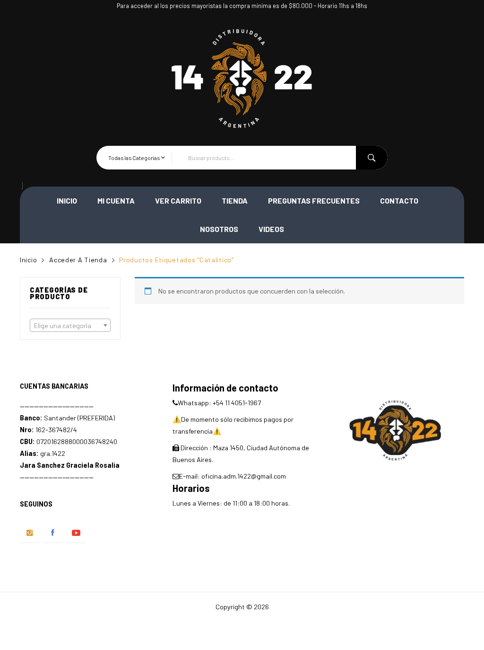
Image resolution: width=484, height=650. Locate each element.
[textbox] (70, 325)
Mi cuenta (116, 200)
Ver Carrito (178, 200)
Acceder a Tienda (78, 260)
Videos (271, 228)
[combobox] (70, 325)
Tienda (235, 200)
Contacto (399, 200)
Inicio (67, 200)
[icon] (29, 533)
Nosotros (219, 228)
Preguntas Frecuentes (314, 200)
